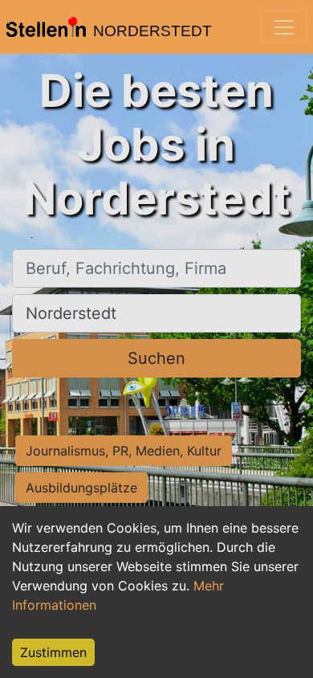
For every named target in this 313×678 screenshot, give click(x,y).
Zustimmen (53, 652)
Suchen (156, 358)
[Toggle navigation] (284, 27)
